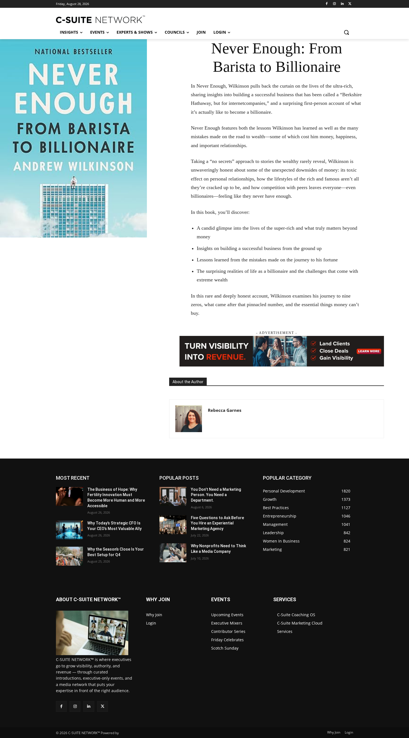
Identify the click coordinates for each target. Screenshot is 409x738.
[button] (346, 32)
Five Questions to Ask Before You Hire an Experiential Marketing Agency (217, 523)
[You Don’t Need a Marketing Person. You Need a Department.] (172, 496)
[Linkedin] (342, 4)
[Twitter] (350, 4)
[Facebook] (327, 4)
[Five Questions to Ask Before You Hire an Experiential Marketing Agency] (172, 524)
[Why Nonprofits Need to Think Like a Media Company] (172, 552)
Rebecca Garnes (224, 410)
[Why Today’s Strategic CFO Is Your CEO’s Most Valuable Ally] (69, 530)
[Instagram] (334, 4)
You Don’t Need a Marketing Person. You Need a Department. (216, 494)
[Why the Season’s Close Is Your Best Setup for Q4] (69, 556)
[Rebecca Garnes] (188, 418)
